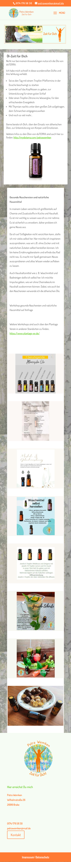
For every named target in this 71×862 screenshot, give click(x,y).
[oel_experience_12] (35, 535)
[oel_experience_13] (35, 392)
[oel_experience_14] (35, 440)
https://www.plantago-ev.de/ (25, 333)
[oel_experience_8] (35, 487)
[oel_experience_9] (35, 677)
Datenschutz (42, 857)
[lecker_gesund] (35, 724)
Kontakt (16, 835)
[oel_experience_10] (35, 630)
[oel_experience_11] (35, 582)
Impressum (28, 857)
